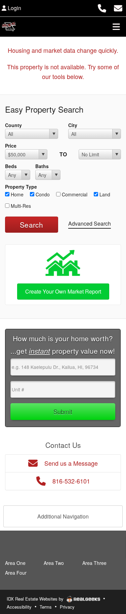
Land (104, 194)
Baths (42, 166)
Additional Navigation (63, 516)
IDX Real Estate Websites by (36, 599)
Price (10, 145)
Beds (11, 166)
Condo (42, 194)
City (72, 125)
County (13, 125)
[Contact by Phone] (102, 7)
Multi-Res (20, 205)
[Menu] (116, 26)
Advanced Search (89, 223)
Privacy (67, 607)
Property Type (21, 186)
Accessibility (19, 607)
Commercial (73, 194)
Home (16, 194)
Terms (46, 607)
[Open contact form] (118, 7)
